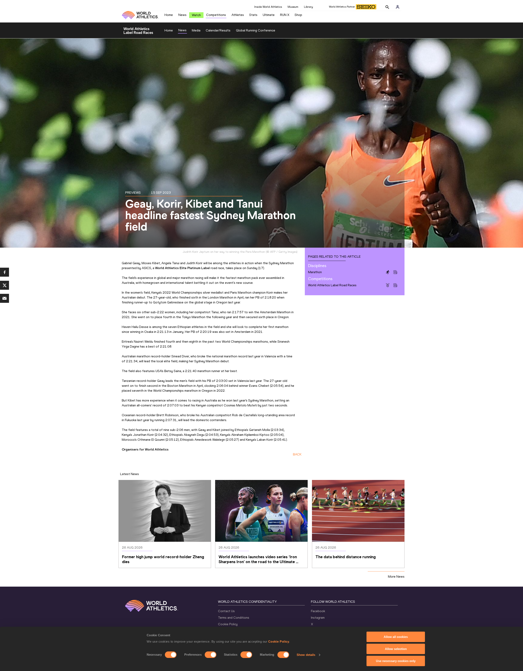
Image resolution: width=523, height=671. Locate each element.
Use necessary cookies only (396, 661)
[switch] (210, 654)
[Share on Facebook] (4, 272)
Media (196, 30)
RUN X (284, 15)
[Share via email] (4, 298)
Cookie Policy (278, 641)
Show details (306, 654)
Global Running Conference (255, 30)
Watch (196, 15)
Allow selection (396, 649)
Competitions (216, 15)
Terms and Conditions (233, 618)
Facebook (318, 611)
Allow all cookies (396, 637)
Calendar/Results (218, 30)
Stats (253, 15)
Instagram (318, 618)
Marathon (315, 272)
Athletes (237, 15)
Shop (298, 15)
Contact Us (226, 611)
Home (168, 15)
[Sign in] (397, 7)
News (182, 15)
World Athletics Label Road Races (332, 285)
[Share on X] (4, 285)
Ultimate (269, 15)
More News (396, 576)
